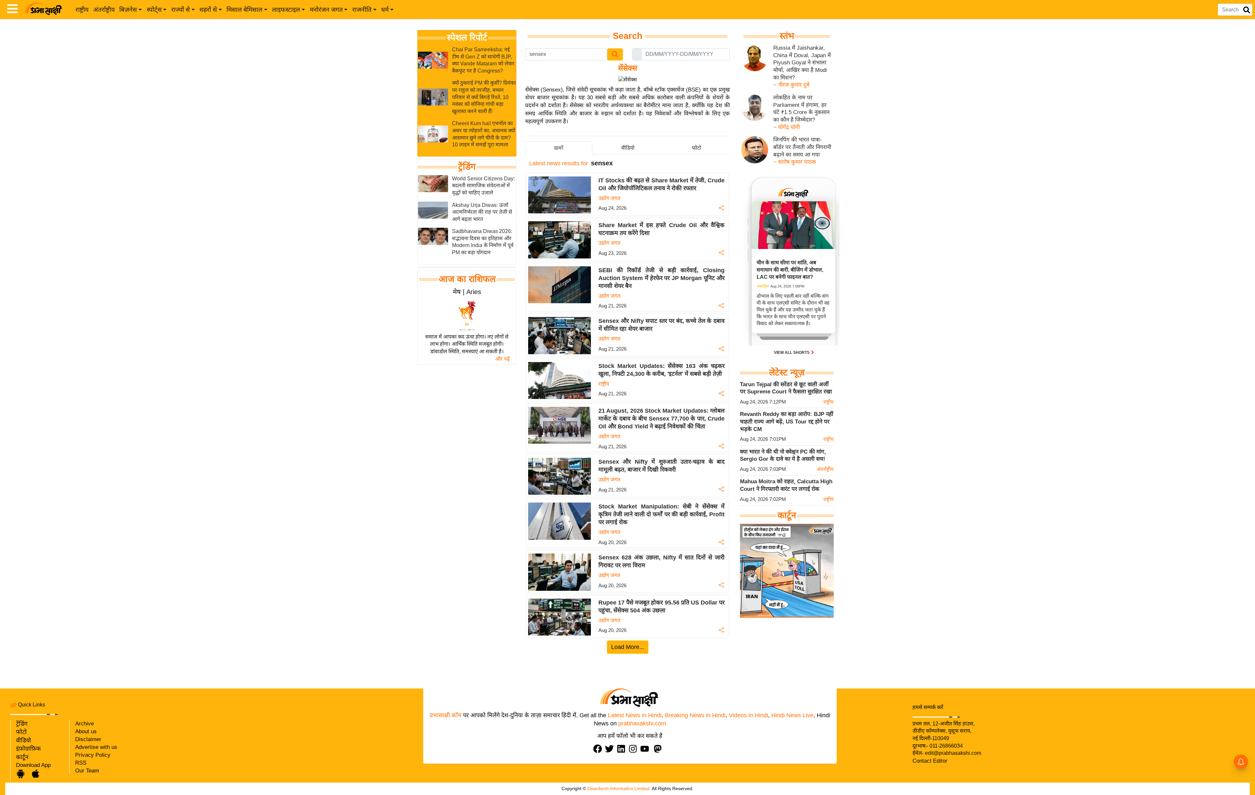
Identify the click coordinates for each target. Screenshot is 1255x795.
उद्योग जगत (609, 198)
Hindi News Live (792, 715)
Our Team (87, 771)
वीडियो (23, 740)
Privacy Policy (92, 755)
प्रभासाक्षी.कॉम (445, 715)
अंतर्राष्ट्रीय (104, 9)
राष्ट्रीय (82, 9)
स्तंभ (786, 36)
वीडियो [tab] (627, 148)
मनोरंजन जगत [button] (326, 9)
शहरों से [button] (208, 9)
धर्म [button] (385, 9)
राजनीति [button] (362, 9)
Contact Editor (929, 761)
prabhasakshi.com (642, 723)
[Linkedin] (622, 748)
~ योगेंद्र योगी (786, 127)
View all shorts (792, 352)
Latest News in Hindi (634, 715)
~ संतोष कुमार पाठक (794, 162)
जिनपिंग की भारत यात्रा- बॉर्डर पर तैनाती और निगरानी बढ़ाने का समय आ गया (802, 147)
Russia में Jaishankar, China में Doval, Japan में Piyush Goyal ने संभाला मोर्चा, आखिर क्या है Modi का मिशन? (802, 63)
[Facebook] (599, 748)
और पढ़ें (502, 359)
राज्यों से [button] (180, 9)
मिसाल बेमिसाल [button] (244, 9)
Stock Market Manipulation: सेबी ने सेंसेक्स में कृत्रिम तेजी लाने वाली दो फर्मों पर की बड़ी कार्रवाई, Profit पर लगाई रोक (661, 514)
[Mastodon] (659, 748)
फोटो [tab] (696, 148)
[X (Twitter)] (611, 748)
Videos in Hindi (748, 715)
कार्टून (22, 757)
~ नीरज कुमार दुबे (791, 85)
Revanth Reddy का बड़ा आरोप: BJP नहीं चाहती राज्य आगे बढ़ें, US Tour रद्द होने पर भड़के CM (786, 421)
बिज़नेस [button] (128, 9)
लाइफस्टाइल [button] (286, 9)
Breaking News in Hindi (695, 715)
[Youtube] (646, 748)
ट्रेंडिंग (467, 167)
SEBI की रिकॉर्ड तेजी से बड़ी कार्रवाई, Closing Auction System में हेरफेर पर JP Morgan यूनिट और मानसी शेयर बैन (661, 278)
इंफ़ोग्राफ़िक (28, 748)
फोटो (21, 732)
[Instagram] (634, 748)
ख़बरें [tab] (558, 148)
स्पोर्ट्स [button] (154, 9)
